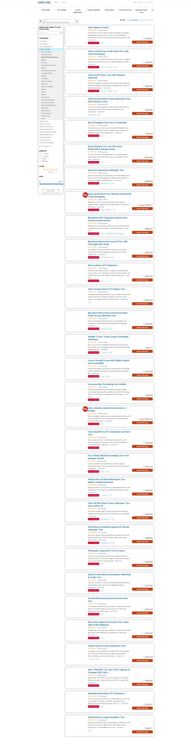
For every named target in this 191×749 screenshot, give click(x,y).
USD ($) (55, 2)
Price (146, 20)
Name (151, 20)
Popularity (135, 20)
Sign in (152, 2)
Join (147, 2)
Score (141, 20)
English (63, 2)
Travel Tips (140, 2)
